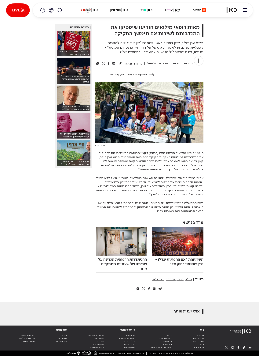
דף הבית (200, 335)
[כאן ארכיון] (118, 10)
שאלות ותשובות (29, 341)
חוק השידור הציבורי (164, 338)
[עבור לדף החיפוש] (60, 10)
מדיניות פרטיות (61, 341)
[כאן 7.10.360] (89, 10)
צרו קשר (169, 335)
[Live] (18, 10)
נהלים (201, 344)
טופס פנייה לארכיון (96, 347)
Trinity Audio (132, 75)
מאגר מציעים (99, 338)
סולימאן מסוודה (171, 63)
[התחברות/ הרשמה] (42, 10)
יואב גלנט (158, 279)
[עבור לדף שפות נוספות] (51, 10)
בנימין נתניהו (175, 279)
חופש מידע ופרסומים (127, 338)
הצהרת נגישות (198, 347)
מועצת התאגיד (198, 341)
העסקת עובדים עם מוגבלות (161, 347)
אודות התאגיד (198, 338)
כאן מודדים (62, 338)
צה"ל (188, 279)
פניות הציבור (99, 341)
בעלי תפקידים (98, 344)
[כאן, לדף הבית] (229, 10)
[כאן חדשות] (199, 10)
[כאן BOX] (172, 10)
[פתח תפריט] (245, 10)
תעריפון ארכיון (129, 347)
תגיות (64, 335)
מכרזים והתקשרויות (96, 335)
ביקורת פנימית (129, 344)
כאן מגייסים (130, 335)
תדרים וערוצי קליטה (27, 338)
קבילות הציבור (129, 341)
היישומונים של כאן (28, 335)
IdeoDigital (139, 353)
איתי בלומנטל (154, 63)
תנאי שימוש (167, 344)
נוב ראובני (187, 63)
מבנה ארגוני (167, 341)
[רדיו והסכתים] (145, 10)
